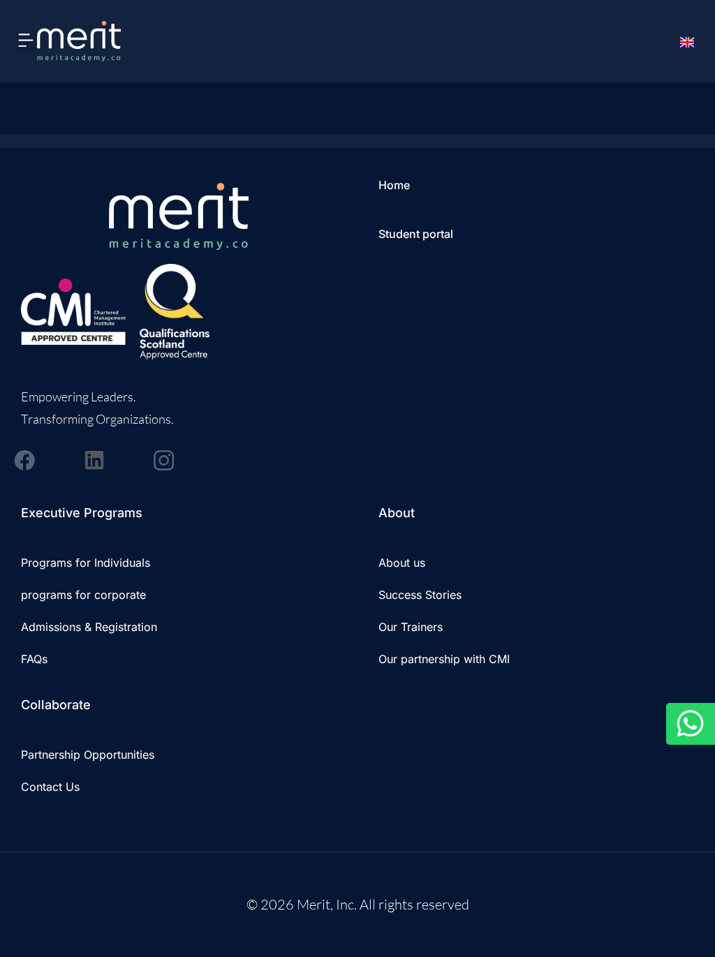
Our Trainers (410, 627)
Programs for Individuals (85, 563)
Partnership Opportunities (87, 755)
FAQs (34, 659)
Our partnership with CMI (444, 659)
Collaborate (56, 704)
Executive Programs (81, 512)
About (396, 512)
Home (394, 185)
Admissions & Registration (89, 627)
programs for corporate (83, 595)
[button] (25, 40)
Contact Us (50, 787)
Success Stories (420, 595)
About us (401, 563)
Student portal (415, 234)
